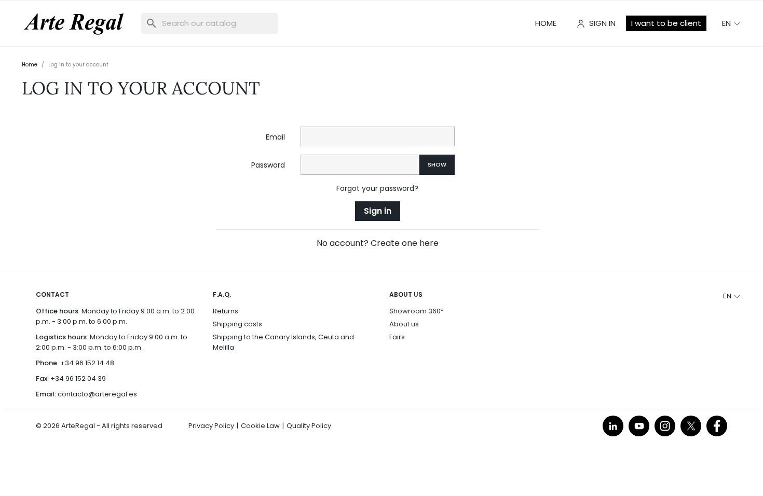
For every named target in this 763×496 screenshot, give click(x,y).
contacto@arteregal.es (97, 394)
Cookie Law (260, 426)
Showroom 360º (416, 311)
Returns (225, 311)
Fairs (397, 337)
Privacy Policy (211, 426)
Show (437, 164)
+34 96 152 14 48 (87, 363)
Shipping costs (237, 324)
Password (268, 165)
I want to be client (666, 23)
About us (404, 324)
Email (275, 137)
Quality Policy (309, 426)
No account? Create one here (378, 243)
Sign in (377, 211)
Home (545, 23)
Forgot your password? (377, 188)
